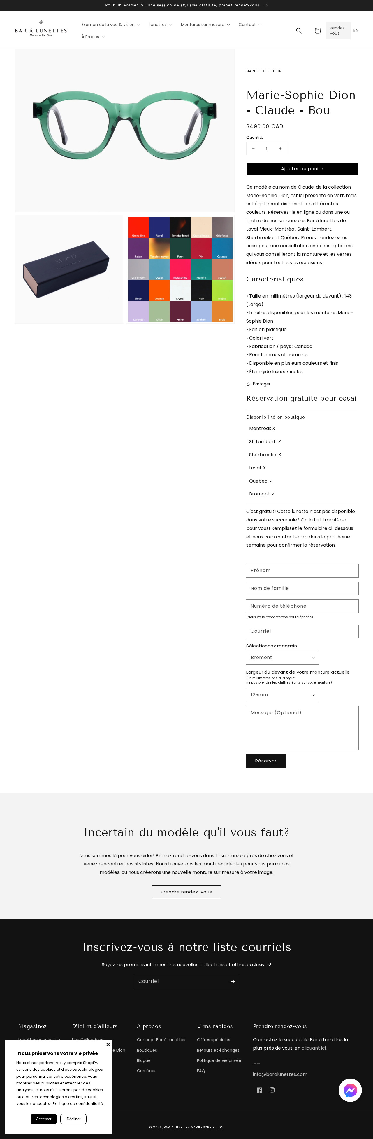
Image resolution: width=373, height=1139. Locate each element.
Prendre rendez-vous (186, 892)
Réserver (266, 761)
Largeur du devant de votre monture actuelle (298, 672)
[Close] (108, 1044)
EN (355, 30)
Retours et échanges (218, 1050)
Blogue (144, 1060)
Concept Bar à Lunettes (161, 1040)
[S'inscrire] (232, 981)
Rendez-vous (338, 30)
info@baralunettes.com (280, 1074)
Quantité (254, 137)
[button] (299, 30)
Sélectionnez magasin (271, 646)
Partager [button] (261, 384)
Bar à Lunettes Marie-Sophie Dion (193, 1127)
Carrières (146, 1071)
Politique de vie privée (219, 1060)
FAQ (201, 1071)
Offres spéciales (213, 1040)
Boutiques (147, 1050)
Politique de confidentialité (78, 1103)
